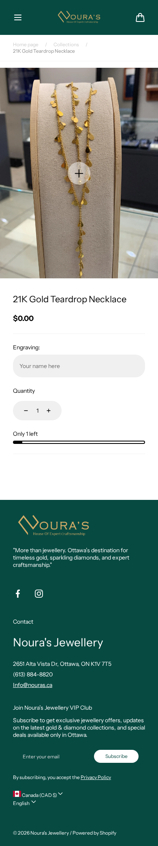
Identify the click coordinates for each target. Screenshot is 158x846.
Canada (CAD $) (39, 795)
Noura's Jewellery (49, 833)
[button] (18, 17)
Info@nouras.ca (32, 685)
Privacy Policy (96, 777)
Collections (66, 44)
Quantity (24, 390)
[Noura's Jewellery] (79, 17)
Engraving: (26, 347)
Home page (25, 44)
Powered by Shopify (94, 833)
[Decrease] (21, 410)
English (21, 803)
